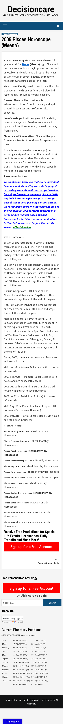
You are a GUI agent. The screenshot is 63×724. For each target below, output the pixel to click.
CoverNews (46, 699)
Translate (20, 622)
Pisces (25, 64)
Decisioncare (30, 9)
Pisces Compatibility (48, 561)
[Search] (58, 26)
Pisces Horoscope (9, 34)
